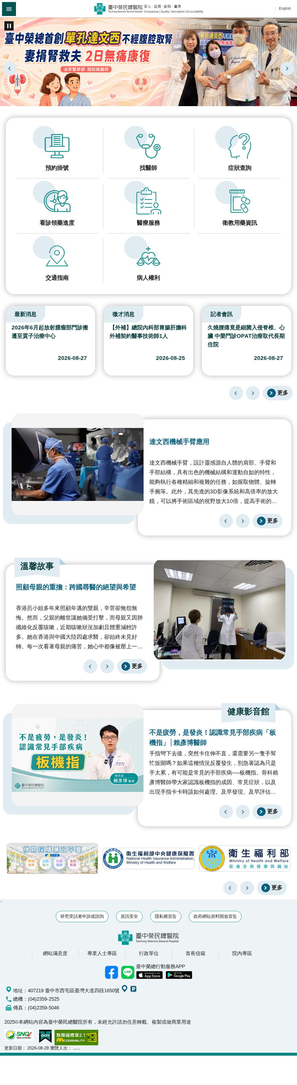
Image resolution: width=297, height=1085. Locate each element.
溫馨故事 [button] (37, 566)
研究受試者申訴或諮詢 (82, 916)
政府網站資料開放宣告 (215, 916)
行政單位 (149, 953)
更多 (282, 392)
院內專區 (242, 953)
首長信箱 (195, 953)
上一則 (10, 69)
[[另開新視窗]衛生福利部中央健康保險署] (148, 858)
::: (1, 18)
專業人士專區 (102, 953)
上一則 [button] (230, 888)
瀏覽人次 (59, 1047)
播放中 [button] (9, 26)
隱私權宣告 (166, 916)
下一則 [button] (247, 888)
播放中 (7, 312)
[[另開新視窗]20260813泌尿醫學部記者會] (148, 61)
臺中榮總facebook (111, 972)
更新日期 (13, 1047)
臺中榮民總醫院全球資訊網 (148, 8)
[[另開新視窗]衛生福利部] (244, 858)
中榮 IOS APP (149, 975)
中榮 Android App (179, 975)
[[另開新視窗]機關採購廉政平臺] (52, 858)
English (285, 8)
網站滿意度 (55, 953)
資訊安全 (129, 916)
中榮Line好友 (128, 972)
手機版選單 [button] (9, 9)
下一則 (287, 69)
